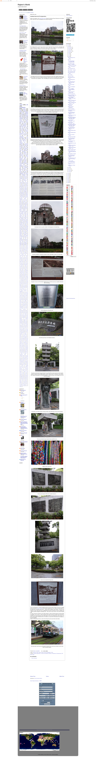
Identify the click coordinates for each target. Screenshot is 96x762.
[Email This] (43, 651)
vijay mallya (23, 385)
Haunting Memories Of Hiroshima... (71, 110)
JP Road (26, 306)
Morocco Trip (22, 134)
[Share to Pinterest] (47, 651)
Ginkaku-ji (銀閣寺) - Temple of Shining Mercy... (71, 89)
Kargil (24, 239)
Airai (25, 171)
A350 (20, 268)
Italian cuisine (26, 196)
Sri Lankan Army (22, 352)
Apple (23, 274)
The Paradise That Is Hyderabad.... (26, 41)
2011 (68, 178)
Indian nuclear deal (24, 220)
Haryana (25, 237)
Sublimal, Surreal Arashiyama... (70, 107)
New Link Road (26, 222)
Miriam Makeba (21, 321)
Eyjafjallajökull (21, 291)
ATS (26, 268)
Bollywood (24, 162)
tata (24, 230)
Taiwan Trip (24, 132)
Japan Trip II (22, 150)
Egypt (27, 253)
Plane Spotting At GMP (71, 71)
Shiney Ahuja (21, 349)
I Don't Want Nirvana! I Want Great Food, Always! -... (71, 82)
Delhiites (21, 285)
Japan (40, 652)
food (20, 109)
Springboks (25, 351)
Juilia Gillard (25, 257)
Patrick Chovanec (24, 430)
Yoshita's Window (24, 419)
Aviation (24, 108)
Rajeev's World (24, 5)
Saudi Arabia (22, 241)
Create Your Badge (25, 12)
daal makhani (26, 375)
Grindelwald (22, 195)
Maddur (24, 317)
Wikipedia (21, 371)
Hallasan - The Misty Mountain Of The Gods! (72, 65)
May (69, 56)
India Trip (21, 170)
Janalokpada (21, 307)
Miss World (25, 321)
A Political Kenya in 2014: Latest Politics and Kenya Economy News (24, 423)
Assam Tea (21, 249)
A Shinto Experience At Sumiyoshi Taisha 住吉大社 (72, 151)
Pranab (27, 338)
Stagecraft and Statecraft (23, 460)
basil (23, 375)
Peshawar (21, 336)
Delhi (27, 137)
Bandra (26, 204)
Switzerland (24, 151)
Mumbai (21, 111)
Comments (69, 40)
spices (27, 203)
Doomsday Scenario (22, 289)
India (20, 110)
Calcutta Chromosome (23, 403)
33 (68, 270)
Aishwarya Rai (22, 271)
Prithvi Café (21, 339)
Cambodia (26, 143)
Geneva (21, 180)
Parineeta (25, 333)
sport (26, 200)
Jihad (26, 308)
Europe (25, 117)
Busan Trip (24, 202)
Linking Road (24, 315)
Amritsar (23, 247)
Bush (24, 251)
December (70, 47)
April (69, 167)
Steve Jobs (26, 352)
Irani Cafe (26, 255)
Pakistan (25, 152)
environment (24, 168)
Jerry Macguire (22, 308)
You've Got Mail (22, 373)
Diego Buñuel (24, 286)
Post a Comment (34, 658)
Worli (23, 372)
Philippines (21, 159)
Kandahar (21, 239)
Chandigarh (25, 252)
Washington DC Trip (23, 133)
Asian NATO (25, 248)
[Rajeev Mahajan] (31, 12)
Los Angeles (25, 188)
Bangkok (21, 186)
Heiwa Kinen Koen (43, 18)
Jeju (20, 184)
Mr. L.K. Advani (22, 324)
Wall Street (24, 369)
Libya (21, 315)
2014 (68, 174)
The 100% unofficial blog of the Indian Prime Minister (24, 457)
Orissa (21, 203)
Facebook (21, 235)
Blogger (57, 754)
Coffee (26, 205)
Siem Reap (24, 145)
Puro (23, 340)
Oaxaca (27, 155)
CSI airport (21, 252)
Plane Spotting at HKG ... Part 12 (25, 93)
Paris (25, 135)
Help (54, 688)
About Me (25, 9)
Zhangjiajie (21, 177)
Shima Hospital (39, 608)
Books (27, 250)
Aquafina (26, 274)
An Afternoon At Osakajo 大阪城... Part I (72, 148)
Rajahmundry (25, 342)
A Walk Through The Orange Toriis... (71, 92)
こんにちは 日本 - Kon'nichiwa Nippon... (72, 161)
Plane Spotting (25, 112)
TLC (21, 357)
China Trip (21, 127)
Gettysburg (21, 207)
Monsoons (24, 147)
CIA (26, 251)
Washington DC (22, 142)
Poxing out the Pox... (23, 85)
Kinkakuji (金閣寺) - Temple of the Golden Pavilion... (72, 98)
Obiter (22, 435)
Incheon (21, 120)
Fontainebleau (22, 163)
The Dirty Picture (24, 359)
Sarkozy (26, 240)
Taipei (20, 153)
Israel (26, 183)
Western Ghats (25, 370)
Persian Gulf (25, 335)
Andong (25, 215)
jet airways (24, 166)
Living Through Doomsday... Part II (71, 120)
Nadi (22, 130)
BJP (23, 204)
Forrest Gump (21, 219)
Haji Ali (24, 299)
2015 (68, 173)
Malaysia (22, 138)
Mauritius (22, 240)
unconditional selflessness (23, 384)
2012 (68, 177)
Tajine (21, 358)
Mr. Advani (21, 323)
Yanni (26, 372)
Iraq (25, 238)
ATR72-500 (23, 268)
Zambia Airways (26, 264)
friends (27, 376)
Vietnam (21, 129)
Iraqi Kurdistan (24, 304)
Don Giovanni (24, 287)
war (26, 385)
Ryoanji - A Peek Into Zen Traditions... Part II (72, 100)
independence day (22, 213)
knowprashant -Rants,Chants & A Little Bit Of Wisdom (24, 427)
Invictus (20, 304)
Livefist (22, 392)
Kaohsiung (21, 188)
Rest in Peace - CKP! (23, 32)
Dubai (25, 159)
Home (21, 9)
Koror (21, 197)
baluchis (21, 375)
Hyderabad (21, 178)
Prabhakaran (23, 338)
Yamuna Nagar (21, 264)
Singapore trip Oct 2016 (23, 199)
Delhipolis (25, 234)
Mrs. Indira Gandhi (24, 325)
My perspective (23, 390)
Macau (27, 221)
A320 (23, 267)
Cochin (21, 281)
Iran (27, 202)
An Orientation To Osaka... (72, 153)
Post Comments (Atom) (38, 678)
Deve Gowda (24, 285)
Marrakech (21, 146)
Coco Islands (21, 253)
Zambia (26, 373)
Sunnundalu (26, 356)
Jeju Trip (23, 184)
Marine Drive (25, 319)
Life (45, 652)
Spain (24, 203)
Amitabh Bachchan (22, 272)
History (37, 652)
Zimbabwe (21, 374)
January (69, 171)
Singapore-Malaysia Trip (24, 125)
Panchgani (21, 333)
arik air (26, 374)
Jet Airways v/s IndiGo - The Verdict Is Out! (23, 51)
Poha (20, 338)
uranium (20, 385)
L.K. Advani (23, 221)
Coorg (24, 217)
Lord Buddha (23, 316)
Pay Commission (25, 334)
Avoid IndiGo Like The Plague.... (26, 77)
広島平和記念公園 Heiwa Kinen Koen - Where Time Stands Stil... (72, 118)
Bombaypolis (22, 137)
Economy (26, 130)
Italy (20, 221)
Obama (25, 169)
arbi (23, 374)
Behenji (21, 201)
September (70, 51)
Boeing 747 (24, 181)
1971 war (21, 267)
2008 (68, 182)
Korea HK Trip (23, 154)
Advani (20, 270)
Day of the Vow (25, 284)
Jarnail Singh (25, 307)
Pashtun (21, 334)
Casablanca (21, 182)
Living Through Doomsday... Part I (71, 123)
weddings (21, 386)
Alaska (26, 271)
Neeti (20, 189)
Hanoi (22, 144)
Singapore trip (23, 128)
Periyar (20, 335)
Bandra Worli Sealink (23, 216)
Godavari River (23, 254)
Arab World (21, 248)
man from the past (24, 450)
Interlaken (21, 238)
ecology (26, 265)
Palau (27, 131)
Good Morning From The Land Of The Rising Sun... (72, 159)
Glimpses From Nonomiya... (70, 105)
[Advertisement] (47, 668)
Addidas (26, 269)
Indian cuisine (23, 126)
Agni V (23, 270)
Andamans (26, 272)
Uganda (23, 185)
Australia (21, 143)
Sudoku (27, 355)
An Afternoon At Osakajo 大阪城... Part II (72, 145)
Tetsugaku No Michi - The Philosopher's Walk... (72, 95)
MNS (21, 317)
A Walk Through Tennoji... (72, 149)
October (69, 49)
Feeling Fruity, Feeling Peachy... (71, 165)
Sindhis (20, 350)
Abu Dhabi (24, 231)
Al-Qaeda (25, 232)
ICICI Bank (24, 301)
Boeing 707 (24, 250)
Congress (21, 206)
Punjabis (25, 224)
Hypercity (21, 301)
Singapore (21, 118)
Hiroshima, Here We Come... (71, 135)
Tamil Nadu (24, 358)
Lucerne (25, 197)
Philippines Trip (22, 165)
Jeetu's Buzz (23, 448)
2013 (68, 175)
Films (20, 167)
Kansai (26, 187)
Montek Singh (25, 322)
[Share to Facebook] (46, 651)
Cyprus (26, 282)
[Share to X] (45, 651)
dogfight (21, 376)
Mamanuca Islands (23, 198)
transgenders (21, 266)
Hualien (22, 187)
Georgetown (26, 167)
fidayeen (24, 376)
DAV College (21, 283)
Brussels (21, 251)
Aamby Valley (21, 269)
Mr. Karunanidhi (25, 323)
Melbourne (21, 155)
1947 (26, 266)
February (69, 170)
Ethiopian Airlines (23, 218)
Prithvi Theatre (26, 339)
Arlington (21, 233)
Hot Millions (25, 300)
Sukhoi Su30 (22, 356)
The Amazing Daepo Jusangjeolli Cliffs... (71, 61)
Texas (20, 200)
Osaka (25, 160)
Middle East (25, 320)
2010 (68, 179)
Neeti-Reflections (23, 409)
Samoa (25, 161)
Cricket (27, 217)
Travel (52, 652)
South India (26, 153)
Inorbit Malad (25, 303)
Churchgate (21, 205)
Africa (20, 162)
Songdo (21, 148)
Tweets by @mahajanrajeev (70, 298)
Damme (25, 253)
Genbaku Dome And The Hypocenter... (72, 115)
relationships (22, 136)
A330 (26, 267)
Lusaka (27, 316)
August (69, 52)
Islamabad (23, 305)
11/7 (24, 266)
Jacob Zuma (21, 256)
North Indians (23, 223)
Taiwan (27, 127)
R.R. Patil (24, 341)
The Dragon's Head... (71, 63)
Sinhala (23, 350)
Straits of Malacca (24, 353)
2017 (68, 44)
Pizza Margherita (24, 337)
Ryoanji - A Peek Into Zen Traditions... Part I (72, 103)
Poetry (21, 161)
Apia (20, 172)
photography (49, 652)
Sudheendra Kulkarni (22, 355)
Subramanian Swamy (23, 354)
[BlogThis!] (44, 651)
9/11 (21, 204)
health (26, 185)
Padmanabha (22, 332)
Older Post (61, 676)
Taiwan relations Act (25, 357)
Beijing (21, 169)
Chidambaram (24, 179)
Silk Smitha (25, 349)
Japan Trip (43, 652)
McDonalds (21, 320)
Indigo (23, 183)
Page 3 (26, 332)
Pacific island (26, 178)
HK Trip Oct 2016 (25, 186)
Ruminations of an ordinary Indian (24, 416)
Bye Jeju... (69, 59)
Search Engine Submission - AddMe (36, 680)
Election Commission (24, 290)
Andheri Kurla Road (23, 273)
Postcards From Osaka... (72, 136)
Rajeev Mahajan (21, 12)
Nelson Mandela (24, 189)
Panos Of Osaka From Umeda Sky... (71, 141)
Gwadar (25, 298)
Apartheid (27, 247)
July (69, 53)
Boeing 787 (25, 201)
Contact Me (30, 9)
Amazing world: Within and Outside (24, 453)
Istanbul (25, 149)
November (70, 48)
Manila (21, 160)
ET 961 (27, 289)
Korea (23, 113)
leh (23, 200)
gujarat (23, 229)
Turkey (22, 131)
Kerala (27, 239)
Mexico (27, 150)
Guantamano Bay (22, 255)
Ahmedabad (26, 270)
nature (25, 110)
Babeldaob (24, 172)
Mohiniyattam (21, 322)
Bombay (26, 111)
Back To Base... (70, 74)
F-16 (25, 291)
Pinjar (20, 337)
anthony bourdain (23, 212)
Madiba (21, 222)
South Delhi (21, 351)
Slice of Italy (26, 350)
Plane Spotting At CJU (71, 68)
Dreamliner (25, 206)
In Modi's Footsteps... (71, 108)
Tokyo (20, 152)
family (20, 229)
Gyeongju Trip (26, 180)
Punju (21, 340)
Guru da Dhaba (21, 298)
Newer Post (32, 676)
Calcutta (21, 217)
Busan (20, 202)
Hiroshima (34, 652)
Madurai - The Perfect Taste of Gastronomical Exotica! (26, 18)
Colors (24, 281)
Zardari (22, 265)
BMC (24, 233)
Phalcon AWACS (25, 336)
